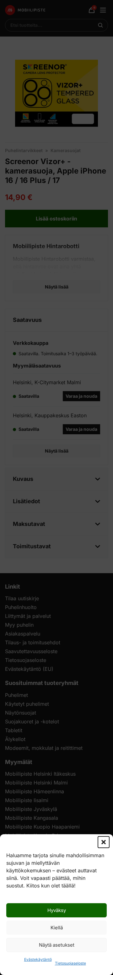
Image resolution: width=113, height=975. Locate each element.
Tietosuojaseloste (70, 963)
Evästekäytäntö (38, 959)
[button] (103, 842)
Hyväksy (56, 910)
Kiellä (57, 928)
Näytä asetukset (56, 945)
